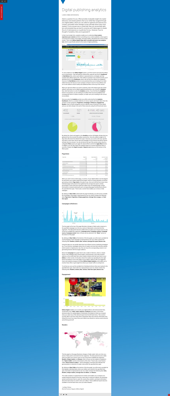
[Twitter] (63, 394)
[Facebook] (60, 394)
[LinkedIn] (66, 394)
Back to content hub (1, 12)
